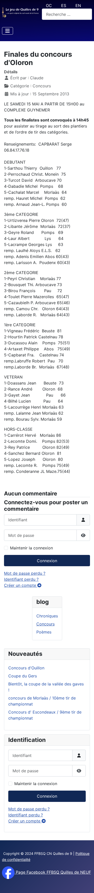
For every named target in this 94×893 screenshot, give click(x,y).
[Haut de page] (85, 883)
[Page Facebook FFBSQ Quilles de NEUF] (8, 872)
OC (49, 5)
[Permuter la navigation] (7, 31)
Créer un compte (25, 820)
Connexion (47, 796)
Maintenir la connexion (35, 783)
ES (63, 5)
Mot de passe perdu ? (29, 808)
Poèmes (43, 631)
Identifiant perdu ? (25, 814)
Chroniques (47, 615)
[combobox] (67, 14)
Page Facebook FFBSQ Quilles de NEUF (53, 872)
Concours (45, 623)
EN (78, 5)
